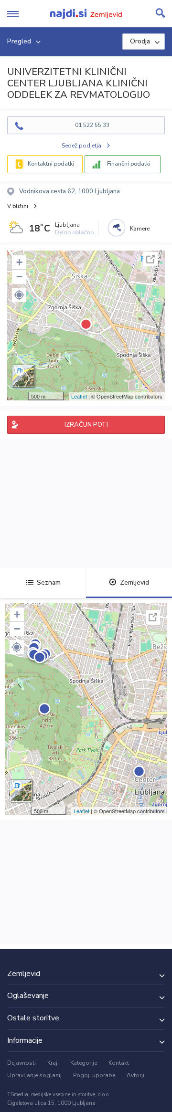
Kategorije (83, 1063)
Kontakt (118, 1063)
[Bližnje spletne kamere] (116, 227)
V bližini (17, 206)
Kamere (140, 228)
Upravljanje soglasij (34, 1075)
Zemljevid (134, 582)
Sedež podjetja (81, 145)
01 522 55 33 (92, 125)
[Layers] (23, 376)
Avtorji (135, 1075)
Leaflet (79, 396)
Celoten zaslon (150, 259)
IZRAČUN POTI (86, 424)
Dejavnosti (21, 1063)
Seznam (49, 582)
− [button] (19, 277)
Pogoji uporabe (94, 1075)
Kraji (53, 1063)
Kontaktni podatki (51, 164)
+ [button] (19, 262)
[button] (19, 295)
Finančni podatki (128, 164)
